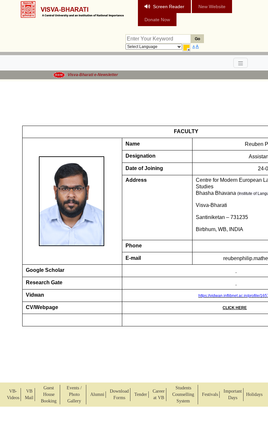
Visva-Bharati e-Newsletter (90, 74)
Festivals (210, 394)
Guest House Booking (49, 394)
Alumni (97, 394)
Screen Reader (168, 6)
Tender (140, 394)
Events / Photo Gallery (74, 394)
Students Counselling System (183, 394)
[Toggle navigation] (240, 63)
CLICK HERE (235, 307)
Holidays (254, 394)
